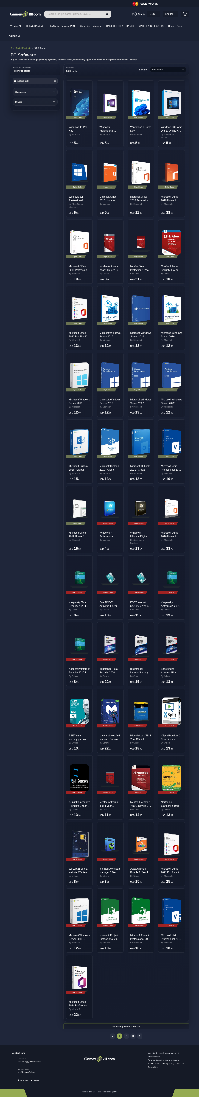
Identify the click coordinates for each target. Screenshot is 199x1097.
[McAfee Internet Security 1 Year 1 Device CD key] (171, 242)
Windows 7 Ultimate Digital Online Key (138, 536)
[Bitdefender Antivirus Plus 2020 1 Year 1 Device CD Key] (171, 645)
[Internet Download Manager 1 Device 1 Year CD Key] (110, 844)
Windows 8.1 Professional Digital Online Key (79, 200)
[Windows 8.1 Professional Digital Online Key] (79, 172)
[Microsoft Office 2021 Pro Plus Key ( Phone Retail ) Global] (79, 308)
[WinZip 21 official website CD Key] (79, 844)
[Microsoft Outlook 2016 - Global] (79, 442)
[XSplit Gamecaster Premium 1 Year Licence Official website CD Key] (79, 778)
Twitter (36, 1080)
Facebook (24, 1080)
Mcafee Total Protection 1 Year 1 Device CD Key (140, 270)
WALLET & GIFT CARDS (151, 26)
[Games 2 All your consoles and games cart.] (185, 14)
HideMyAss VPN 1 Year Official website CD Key (140, 739)
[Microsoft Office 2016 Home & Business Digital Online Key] (171, 508)
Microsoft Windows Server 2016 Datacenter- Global (140, 337)
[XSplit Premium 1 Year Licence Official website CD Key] (171, 711)
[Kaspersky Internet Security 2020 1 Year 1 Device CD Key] (79, 645)
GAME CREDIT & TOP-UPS (120, 26)
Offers (171, 26)
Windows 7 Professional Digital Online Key (109, 536)
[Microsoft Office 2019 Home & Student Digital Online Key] (171, 172)
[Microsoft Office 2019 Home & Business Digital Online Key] (79, 508)
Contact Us (14, 36)
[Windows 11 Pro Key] (79, 103)
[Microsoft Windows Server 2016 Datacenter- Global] (141, 308)
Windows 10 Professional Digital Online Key (109, 131)
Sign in (141, 14)
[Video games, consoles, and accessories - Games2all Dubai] (12, 48)
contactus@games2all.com (29, 1062)
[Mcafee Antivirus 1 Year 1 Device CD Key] (110, 242)
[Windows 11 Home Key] (141, 103)
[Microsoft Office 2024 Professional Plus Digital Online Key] (79, 977)
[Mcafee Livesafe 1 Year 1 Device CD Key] (141, 778)
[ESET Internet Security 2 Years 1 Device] (141, 578)
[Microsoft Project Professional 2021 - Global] (141, 911)
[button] (107, 14)
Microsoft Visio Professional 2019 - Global (171, 470)
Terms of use (154, 1063)
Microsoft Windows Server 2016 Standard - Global (110, 337)
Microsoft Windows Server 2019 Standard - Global (79, 939)
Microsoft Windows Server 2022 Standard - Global (140, 403)
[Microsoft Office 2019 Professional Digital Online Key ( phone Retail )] (79, 242)
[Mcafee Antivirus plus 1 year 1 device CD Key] (110, 778)
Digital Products (23, 48)
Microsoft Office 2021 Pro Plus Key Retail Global (171, 872)
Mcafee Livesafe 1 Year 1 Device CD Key (140, 806)
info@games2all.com (27, 1072)
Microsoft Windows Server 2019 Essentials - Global (79, 403)
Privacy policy (168, 1063)
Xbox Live (85, 26)
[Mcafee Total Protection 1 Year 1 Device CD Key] (141, 242)
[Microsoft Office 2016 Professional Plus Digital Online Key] (141, 172)
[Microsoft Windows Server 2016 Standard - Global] (110, 308)
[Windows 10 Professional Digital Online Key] (110, 103)
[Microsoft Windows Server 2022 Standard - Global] (141, 375)
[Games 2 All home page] (99, 1059)
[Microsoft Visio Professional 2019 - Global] (171, 442)
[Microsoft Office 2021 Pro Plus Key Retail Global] (171, 844)
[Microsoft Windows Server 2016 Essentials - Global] (171, 308)
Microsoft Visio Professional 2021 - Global (171, 939)
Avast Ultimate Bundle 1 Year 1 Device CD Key (139, 872)
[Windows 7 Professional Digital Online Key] (110, 508)
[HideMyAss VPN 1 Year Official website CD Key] (141, 711)
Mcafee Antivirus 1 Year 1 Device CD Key (109, 270)
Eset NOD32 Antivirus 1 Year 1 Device (109, 606)
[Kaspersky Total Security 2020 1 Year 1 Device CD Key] (79, 578)
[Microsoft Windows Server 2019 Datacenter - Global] (110, 375)
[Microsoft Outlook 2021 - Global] (141, 442)
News (179, 26)
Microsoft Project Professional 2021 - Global (140, 939)
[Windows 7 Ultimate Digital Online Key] (141, 508)
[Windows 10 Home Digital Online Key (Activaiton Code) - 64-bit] (171, 103)
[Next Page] (139, 1036)
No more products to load (126, 1026)
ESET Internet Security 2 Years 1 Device (140, 606)
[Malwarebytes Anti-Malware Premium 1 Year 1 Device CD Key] (110, 711)
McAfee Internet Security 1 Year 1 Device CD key (170, 270)
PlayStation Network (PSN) (62, 26)
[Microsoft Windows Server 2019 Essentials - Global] (79, 375)
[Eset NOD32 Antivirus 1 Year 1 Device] (110, 578)
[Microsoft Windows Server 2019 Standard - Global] (79, 911)
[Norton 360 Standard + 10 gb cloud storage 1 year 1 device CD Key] (171, 778)
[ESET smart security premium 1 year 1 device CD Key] (79, 711)
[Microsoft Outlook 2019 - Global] (110, 441)
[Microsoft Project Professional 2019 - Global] (110, 911)
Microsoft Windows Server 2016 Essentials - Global (171, 337)
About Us (180, 1063)
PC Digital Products (35, 26)
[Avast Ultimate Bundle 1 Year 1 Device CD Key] (141, 844)
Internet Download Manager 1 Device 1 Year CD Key (109, 872)
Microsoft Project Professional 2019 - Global (109, 939)
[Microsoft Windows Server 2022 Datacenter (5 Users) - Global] (171, 375)
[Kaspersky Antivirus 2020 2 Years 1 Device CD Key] (171, 578)
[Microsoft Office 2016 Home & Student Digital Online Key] (110, 172)
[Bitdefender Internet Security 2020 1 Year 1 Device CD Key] (141, 645)
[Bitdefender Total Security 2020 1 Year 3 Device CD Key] (110, 645)
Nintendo (97, 26)
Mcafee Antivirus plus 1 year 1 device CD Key (108, 806)
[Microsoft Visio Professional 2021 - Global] (171, 911)
